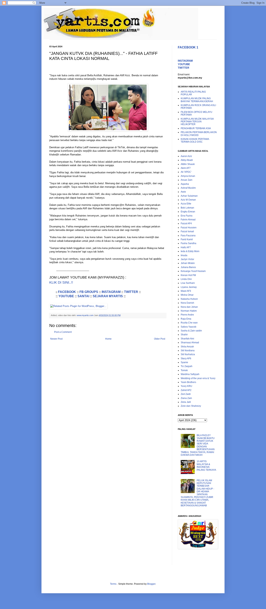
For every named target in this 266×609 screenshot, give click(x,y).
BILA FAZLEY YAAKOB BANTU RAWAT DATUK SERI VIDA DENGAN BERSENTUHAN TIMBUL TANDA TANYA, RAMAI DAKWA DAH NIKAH (198, 445)
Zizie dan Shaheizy (191, 406)
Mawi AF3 (186, 291)
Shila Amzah (187, 346)
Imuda (184, 255)
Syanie (184, 362)
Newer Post (56, 338)
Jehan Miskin (188, 263)
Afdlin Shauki (188, 164)
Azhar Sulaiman (189, 196)
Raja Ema (186, 318)
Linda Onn (186, 279)
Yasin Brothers (188, 382)
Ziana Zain (186, 398)
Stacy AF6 (186, 358)
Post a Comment (63, 332)
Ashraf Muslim (188, 188)
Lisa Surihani (188, 283)
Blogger (151, 584)
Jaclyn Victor (187, 259)
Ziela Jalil (186, 402)
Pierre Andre (187, 314)
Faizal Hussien (188, 227)
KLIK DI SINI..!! (61, 282)
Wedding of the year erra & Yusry (198, 378)
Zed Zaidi (186, 394)
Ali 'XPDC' (186, 172)
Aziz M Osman (188, 199)
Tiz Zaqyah (186, 366)
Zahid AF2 (186, 390)
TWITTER (131, 292)
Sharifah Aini (187, 338)
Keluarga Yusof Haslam (193, 271)
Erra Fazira (186, 215)
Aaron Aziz (186, 156)
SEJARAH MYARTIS (108, 296)
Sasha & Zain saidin (191, 330)
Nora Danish (187, 302)
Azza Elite (186, 203)
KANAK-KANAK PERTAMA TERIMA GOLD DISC (195, 140)
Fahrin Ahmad (188, 219)
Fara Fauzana (188, 235)
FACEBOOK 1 (188, 47)
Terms (113, 584)
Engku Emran (188, 211)
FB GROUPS (88, 292)
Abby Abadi (187, 160)
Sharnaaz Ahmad (190, 342)
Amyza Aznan (188, 176)
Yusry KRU (186, 386)
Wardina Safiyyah (190, 374)
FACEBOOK (67, 292)
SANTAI (83, 296)
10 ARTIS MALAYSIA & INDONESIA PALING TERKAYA (206, 465)
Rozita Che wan (189, 322)
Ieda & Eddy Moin (190, 251)
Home (108, 338)
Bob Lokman (187, 207)
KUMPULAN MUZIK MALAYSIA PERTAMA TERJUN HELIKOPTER (197, 121)
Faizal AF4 (186, 223)
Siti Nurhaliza (188, 354)
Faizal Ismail (187, 231)
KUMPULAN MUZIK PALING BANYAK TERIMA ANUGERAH (197, 100)
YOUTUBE (66, 296)
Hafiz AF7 (186, 247)
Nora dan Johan (189, 307)
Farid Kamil (187, 239)
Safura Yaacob (188, 326)
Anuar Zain (186, 180)
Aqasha (185, 184)
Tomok (184, 370)
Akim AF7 (186, 168)
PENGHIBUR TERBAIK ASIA (196, 128)
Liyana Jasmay (189, 287)
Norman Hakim (189, 310)
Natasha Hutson (189, 299)
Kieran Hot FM (188, 275)
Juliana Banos (188, 267)
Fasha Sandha (188, 243)
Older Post (159, 338)
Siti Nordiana (188, 350)
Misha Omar (187, 295)
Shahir (184, 334)
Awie (183, 191)
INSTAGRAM (111, 292)
